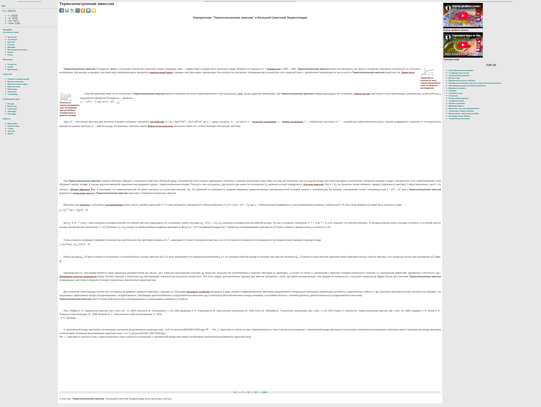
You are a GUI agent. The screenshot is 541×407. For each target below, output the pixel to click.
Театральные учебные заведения (461, 111)
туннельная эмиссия (83, 193)
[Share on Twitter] (88, 10)
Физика (10, 52)
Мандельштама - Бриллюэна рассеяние (464, 113)
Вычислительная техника (17, 84)
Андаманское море (456, 93)
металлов (84, 205)
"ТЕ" (9, 18)
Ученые (10, 129)
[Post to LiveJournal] (72, 10)
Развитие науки (13, 126)
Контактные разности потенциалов (78, 276)
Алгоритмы (11, 64)
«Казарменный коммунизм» (459, 75)
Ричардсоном (273, 69)
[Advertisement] (143, 41)
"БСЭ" (4, 11)
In (183, 227)
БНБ (3, 6)
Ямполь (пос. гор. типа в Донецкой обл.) (464, 108)
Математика (8, 60)
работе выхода (362, 94)
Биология (11, 42)
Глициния (452, 91)
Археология (12, 37)
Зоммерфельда (157, 122)
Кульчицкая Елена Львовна (459, 116)
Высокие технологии (15, 82)
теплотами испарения (198, 292)
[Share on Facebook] (61, 10)
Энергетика (11, 92)
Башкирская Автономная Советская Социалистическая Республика (475, 83)
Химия (10, 55)
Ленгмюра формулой (313, 184)
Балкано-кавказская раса (458, 98)
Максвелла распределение (160, 126)
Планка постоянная (292, 122)
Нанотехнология (13, 87)
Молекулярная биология (17, 50)
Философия (11, 114)
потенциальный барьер (161, 72)
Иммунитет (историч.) (457, 88)
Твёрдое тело (407, 72)
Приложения (12, 69)
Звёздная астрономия (457, 103)
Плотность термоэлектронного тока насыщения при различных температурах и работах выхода (70, 108)
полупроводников (114, 205)
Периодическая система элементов (462, 81)
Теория (10, 67)
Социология (12, 109)
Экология (11, 131)
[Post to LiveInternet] (67, 10)
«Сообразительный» (456, 101)
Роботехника (12, 89)
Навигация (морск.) (456, 106)
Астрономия (12, 40)
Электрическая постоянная (459, 119)
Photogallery (7, 30)
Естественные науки (10, 32)
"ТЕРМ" (10, 24)
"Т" (9, 16)
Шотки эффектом (80, 189)
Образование (12, 123)
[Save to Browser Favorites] (93, 10)
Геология (11, 45)
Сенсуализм (453, 96)
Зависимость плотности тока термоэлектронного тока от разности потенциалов (430, 83)
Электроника (12, 94)
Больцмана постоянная (264, 122)
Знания (10, 134)
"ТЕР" (10, 21)
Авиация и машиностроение (18, 79)
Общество (7, 119)
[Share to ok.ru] (83, 10)
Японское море (454, 78)
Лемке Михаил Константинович (461, 70)
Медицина (11, 47)
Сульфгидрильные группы (459, 73)
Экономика (11, 111)
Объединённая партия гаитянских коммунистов (467, 86)
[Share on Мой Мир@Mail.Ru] (77, 10)
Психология (12, 106)
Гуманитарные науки (11, 99)
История (10, 104)
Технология (7, 74)
